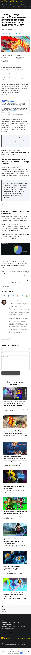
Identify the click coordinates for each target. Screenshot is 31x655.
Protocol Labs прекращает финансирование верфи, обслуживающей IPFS (11, 568)
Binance (4, 609)
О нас (3, 620)
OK (21, 653)
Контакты (4, 618)
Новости (6, 48)
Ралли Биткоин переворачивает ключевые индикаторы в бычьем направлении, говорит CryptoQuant (14, 431)
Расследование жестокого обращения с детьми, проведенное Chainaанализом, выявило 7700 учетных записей (15, 540)
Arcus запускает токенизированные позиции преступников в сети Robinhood (15, 513)
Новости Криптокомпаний (10, 607)
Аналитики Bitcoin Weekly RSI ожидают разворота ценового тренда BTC (13, 594)
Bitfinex (4, 611)
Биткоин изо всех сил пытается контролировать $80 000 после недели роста (13, 486)
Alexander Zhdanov (16, 301)
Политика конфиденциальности (10, 622)
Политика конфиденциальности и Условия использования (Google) (13, 627)
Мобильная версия (6, 624)
